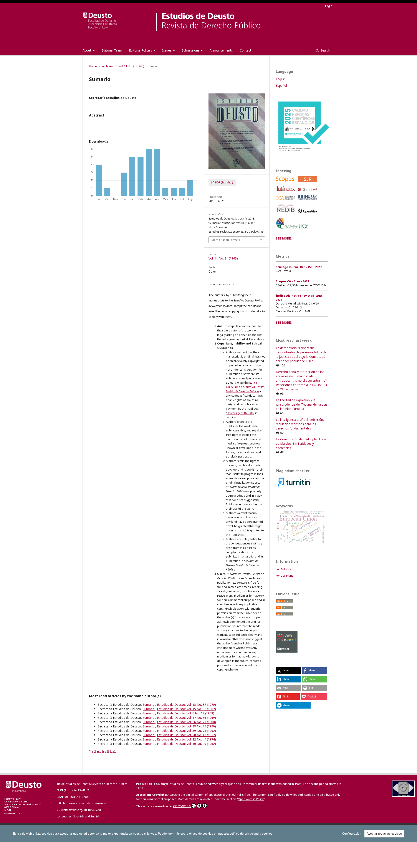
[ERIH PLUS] (308, 201)
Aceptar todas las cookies (384, 833)
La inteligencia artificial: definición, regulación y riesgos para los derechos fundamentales (300, 424)
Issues (167, 50)
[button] (288, 670)
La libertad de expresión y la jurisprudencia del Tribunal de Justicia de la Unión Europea (302, 404)
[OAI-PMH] (403, 796)
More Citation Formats (226, 240)
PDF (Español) (224, 182)
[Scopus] (286, 183)
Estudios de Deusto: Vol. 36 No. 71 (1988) (186, 722)
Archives (107, 66)
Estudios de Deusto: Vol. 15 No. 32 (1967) (186, 709)
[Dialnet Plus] (308, 192)
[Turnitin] (294, 488)
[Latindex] (286, 192)
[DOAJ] (286, 201)
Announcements (221, 50)
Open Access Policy (251, 799)
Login (328, 6)
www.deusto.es (13, 813)
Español (281, 85)
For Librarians (284, 575)
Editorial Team (112, 50)
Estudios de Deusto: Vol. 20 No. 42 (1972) (186, 735)
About (87, 50)
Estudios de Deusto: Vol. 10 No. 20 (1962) (186, 744)
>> (114, 751)
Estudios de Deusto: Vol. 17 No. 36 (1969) (186, 718)
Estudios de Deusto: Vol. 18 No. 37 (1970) (186, 704)
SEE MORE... (284, 238)
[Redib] (286, 214)
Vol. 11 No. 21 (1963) (131, 66)
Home (93, 66)
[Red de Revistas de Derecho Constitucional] (293, 230)
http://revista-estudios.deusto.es (85, 803)
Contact (245, 50)
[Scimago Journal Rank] (308, 183)
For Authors (283, 569)
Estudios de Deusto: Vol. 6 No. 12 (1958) (185, 713)
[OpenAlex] (308, 214)
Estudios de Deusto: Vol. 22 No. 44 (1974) (186, 739)
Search (325, 50)
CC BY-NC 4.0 (182, 806)
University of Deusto (240, 413)
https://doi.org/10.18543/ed (82, 810)
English (281, 79)
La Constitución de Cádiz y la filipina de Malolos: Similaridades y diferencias (301, 443)
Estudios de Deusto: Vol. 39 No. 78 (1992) (186, 731)
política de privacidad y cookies (251, 833)
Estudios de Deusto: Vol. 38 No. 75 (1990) (186, 726)
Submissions (191, 50)
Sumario (149, 704)
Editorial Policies (141, 50)
